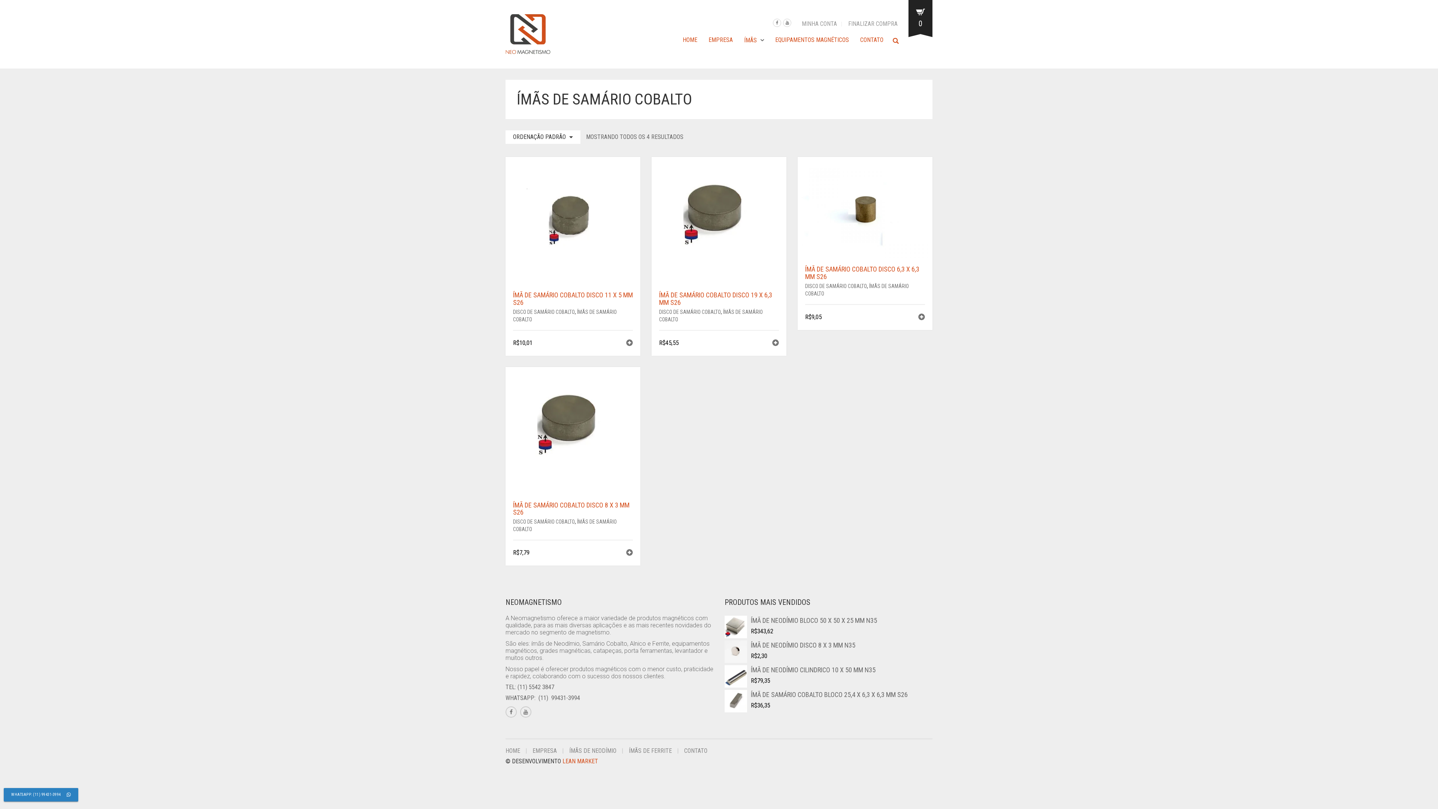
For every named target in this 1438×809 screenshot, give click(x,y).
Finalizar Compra (873, 23)
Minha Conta (819, 23)
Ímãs (750, 40)
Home (690, 39)
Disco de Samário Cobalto (544, 312)
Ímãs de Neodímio (592, 750)
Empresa (721, 39)
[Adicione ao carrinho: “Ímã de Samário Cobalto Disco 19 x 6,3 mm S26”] (775, 343)
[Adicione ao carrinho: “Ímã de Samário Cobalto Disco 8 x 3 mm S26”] (629, 553)
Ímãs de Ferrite (650, 750)
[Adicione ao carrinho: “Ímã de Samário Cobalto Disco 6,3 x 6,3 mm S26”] (921, 317)
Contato (871, 39)
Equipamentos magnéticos (812, 39)
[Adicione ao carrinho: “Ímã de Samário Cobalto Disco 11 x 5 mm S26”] (629, 343)
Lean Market (580, 761)
